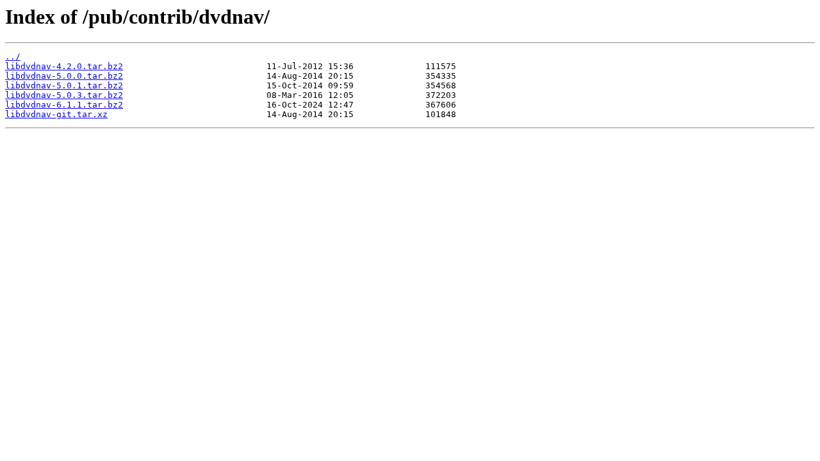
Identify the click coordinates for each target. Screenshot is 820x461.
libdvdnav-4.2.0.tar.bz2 (64, 66)
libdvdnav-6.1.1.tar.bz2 (64, 104)
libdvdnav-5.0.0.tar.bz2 (64, 76)
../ (12, 56)
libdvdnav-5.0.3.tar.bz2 (64, 95)
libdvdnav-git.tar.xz (56, 114)
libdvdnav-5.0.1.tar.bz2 (64, 85)
